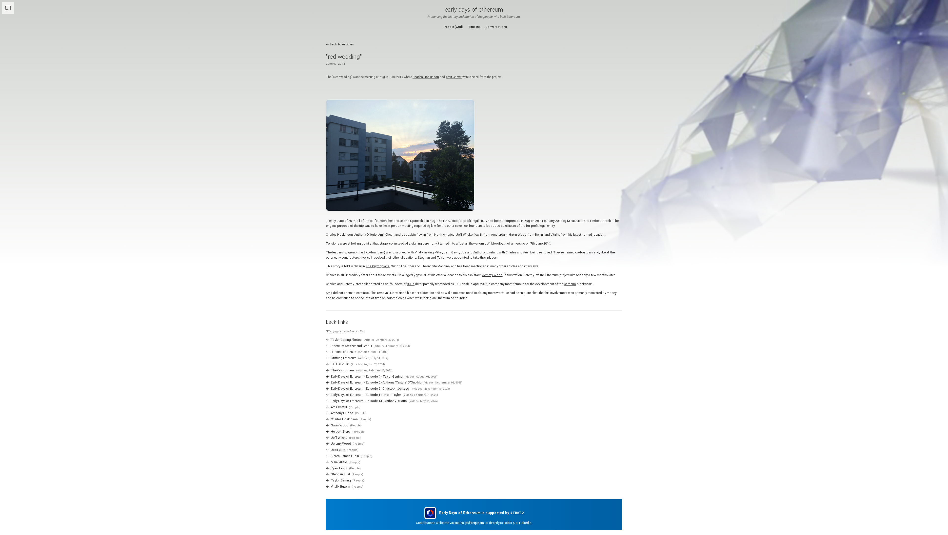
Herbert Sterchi (601, 221)
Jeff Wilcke (464, 234)
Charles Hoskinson (426, 77)
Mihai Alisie (575, 221)
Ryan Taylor (339, 468)
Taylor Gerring (341, 480)
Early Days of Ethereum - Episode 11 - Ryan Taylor (366, 395)
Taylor (441, 257)
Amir (526, 252)
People (449, 27)
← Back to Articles (340, 44)
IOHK (411, 284)
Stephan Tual (340, 474)
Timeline (474, 27)
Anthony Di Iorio (365, 234)
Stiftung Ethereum (343, 358)
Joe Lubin (408, 234)
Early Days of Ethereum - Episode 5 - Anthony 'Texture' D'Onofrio (376, 382)
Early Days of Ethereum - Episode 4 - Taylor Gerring (367, 376)
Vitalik (555, 234)
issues (459, 523)
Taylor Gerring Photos (346, 340)
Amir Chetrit (454, 77)
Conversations (496, 27)
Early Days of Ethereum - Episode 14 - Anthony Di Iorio (369, 401)
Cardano (570, 284)
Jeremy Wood (492, 275)
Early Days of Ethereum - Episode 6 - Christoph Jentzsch (371, 388)
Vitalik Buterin (340, 486)
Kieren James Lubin (345, 456)
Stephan (424, 257)
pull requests (474, 523)
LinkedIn (525, 523)
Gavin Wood (518, 234)
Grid (459, 27)
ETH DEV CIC (340, 364)
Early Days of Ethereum (474, 9)
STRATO (517, 513)
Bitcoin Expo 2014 (343, 352)
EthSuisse (450, 221)
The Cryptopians (377, 266)
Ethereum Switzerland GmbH (351, 346)
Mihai (438, 252)
